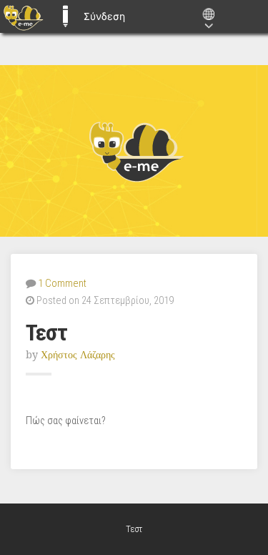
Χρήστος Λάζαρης (78, 354)
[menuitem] (23, 16)
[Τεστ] (134, 151)
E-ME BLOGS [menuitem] (65, 16)
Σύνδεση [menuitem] (104, 16)
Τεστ (46, 332)
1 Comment (62, 284)
